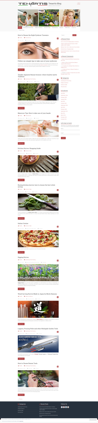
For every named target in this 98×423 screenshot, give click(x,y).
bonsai (29, 368)
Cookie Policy (21, 421)
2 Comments (44, 262)
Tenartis (20, 37)
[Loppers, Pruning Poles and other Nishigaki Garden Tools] (38, 336)
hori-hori (35, 262)
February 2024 (64, 97)
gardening (32, 262)
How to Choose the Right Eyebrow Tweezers (33, 35)
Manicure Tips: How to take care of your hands (34, 113)
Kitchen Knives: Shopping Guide (29, 148)
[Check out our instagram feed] (68, 407)
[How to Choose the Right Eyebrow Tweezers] (38, 42)
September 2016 (64, 111)
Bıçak (63, 59)
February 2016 (64, 117)
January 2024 (63, 99)
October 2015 (63, 119)
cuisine (30, 228)
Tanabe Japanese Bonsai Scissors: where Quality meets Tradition (37, 76)
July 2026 (63, 93)
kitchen (35, 228)
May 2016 (63, 113)
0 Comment (28, 40)
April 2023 (63, 101)
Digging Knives (23, 257)
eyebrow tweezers (44, 65)
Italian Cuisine (23, 223)
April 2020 (63, 107)
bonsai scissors (30, 81)
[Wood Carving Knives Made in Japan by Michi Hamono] (38, 301)
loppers (28, 333)
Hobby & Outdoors (38, 27)
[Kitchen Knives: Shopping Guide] (38, 155)
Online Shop (67, 27)
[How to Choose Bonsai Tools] (38, 370)
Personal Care (55, 27)
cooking (27, 228)
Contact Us (74, 27)
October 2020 (63, 103)
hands (28, 118)
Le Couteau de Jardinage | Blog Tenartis (70, 65)
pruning (33, 333)
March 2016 (63, 115)
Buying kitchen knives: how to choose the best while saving (36, 186)
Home (20, 27)
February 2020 (64, 109)
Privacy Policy (21, 30)
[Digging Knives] (38, 264)
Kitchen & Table (47, 27)
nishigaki (30, 333)
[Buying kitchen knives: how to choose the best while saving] (38, 194)
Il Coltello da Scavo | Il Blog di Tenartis (69, 69)
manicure (30, 118)
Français (78, 4)
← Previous (20, 399)
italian (32, 228)
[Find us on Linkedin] (66, 407)
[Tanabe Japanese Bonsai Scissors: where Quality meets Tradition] (38, 83)
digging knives (28, 262)
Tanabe (19, 102)
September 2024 (64, 95)
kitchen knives (29, 153)
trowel (38, 262)
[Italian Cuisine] (38, 230)
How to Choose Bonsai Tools (27, 363)
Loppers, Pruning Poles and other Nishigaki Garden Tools (38, 329)
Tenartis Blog (54, 3)
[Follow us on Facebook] (62, 407)
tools (31, 368)
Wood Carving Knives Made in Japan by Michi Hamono (37, 294)
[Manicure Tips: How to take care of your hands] (38, 120)
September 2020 (64, 105)
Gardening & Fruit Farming (28, 27)
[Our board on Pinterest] (64, 407)
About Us (61, 27)
